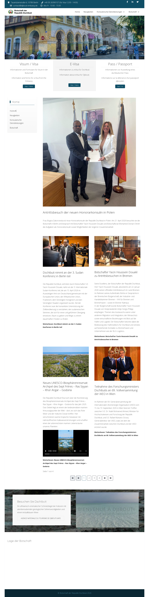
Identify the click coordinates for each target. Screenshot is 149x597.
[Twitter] (137, 2)
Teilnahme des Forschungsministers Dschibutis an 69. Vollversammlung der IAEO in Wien (116, 390)
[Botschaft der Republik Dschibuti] (22, 12)
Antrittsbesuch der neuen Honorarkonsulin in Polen (79, 212)
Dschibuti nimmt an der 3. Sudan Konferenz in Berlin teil (63, 274)
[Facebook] (127, 2)
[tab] (68, 54)
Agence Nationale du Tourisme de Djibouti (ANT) (41, 518)
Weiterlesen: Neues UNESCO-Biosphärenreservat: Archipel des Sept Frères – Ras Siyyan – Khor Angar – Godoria (65, 463)
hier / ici (120, 86)
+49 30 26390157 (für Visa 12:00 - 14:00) (61, 2)
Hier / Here (29, 86)
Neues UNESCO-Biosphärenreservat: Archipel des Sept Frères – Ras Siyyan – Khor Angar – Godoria (65, 386)
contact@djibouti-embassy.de (25, 5)
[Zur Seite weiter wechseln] (104, 478)
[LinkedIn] (132, 2)
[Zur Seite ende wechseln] (110, 478)
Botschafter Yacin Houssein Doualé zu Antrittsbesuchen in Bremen (115, 274)
